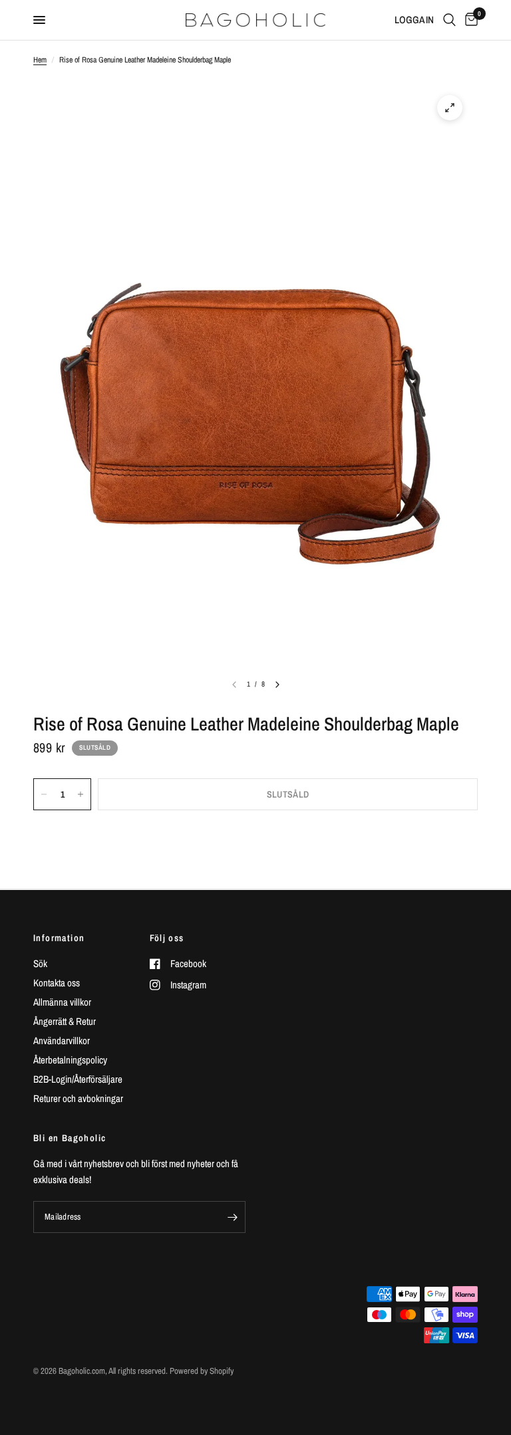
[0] (469, 20)
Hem (40, 60)
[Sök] (449, 20)
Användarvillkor (61, 1041)
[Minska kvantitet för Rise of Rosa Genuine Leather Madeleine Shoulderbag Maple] (44, 794)
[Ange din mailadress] (232, 1217)
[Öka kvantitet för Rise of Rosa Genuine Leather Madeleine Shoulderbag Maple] (80, 794)
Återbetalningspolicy (70, 1060)
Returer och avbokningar (78, 1098)
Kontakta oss (56, 983)
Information (59, 937)
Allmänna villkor (62, 1002)
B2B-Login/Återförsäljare (77, 1079)
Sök (40, 963)
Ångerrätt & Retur (64, 1021)
